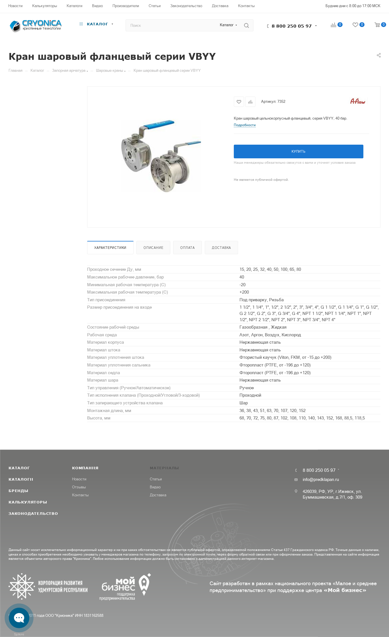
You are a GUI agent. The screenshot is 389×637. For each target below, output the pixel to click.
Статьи (156, 479)
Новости (79, 479)
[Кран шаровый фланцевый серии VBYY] (161, 156)
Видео (155, 487)
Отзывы (79, 487)
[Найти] (246, 25)
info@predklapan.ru (321, 479)
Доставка (221, 247)
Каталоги (21, 479)
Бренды (18, 490)
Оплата (187, 247)
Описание (153, 247)
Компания (85, 468)
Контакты (80, 495)
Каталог (19, 468)
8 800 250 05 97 (292, 25)
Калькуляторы (28, 502)
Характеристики (110, 247)
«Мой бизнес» (345, 590)
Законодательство (33, 513)
